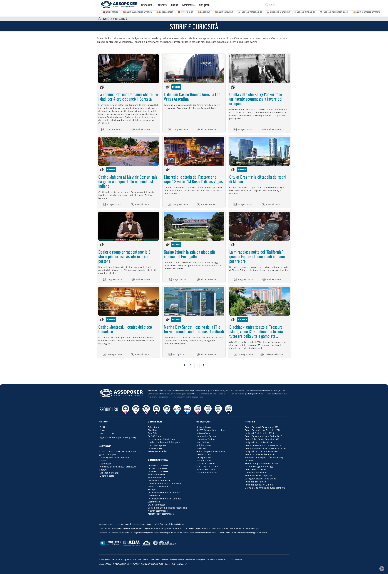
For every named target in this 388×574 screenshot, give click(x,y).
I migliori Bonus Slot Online (259, 484)
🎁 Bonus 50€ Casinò (223, 12)
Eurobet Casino (204, 460)
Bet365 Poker (154, 436)
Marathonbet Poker (157, 451)
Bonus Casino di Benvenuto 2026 (261, 427)
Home (99, 18)
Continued (103, 123)
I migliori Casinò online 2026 (259, 433)
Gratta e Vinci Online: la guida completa (265, 487)
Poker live (162, 5)
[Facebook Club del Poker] (187, 409)
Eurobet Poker (155, 448)
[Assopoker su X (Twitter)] (156, 409)
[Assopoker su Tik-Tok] (146, 409)
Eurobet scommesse (158, 471)
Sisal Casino (202, 442)
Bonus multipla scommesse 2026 (261, 463)
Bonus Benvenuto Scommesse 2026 (263, 445)
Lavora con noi (106, 433)
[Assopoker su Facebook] (167, 409)
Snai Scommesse (156, 477)
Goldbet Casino (204, 445)
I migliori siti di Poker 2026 (258, 442)
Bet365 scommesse (157, 468)
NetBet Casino (203, 454)
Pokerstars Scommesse (159, 486)
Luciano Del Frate (274, 354)
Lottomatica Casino (206, 436)
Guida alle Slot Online (256, 472)
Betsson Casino (204, 427)
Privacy (103, 430)
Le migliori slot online (304, 12)
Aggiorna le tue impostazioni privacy (117, 437)
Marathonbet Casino (206, 472)
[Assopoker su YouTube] (136, 409)
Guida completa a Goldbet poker (164, 442)
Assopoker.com (155, 390)
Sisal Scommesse (156, 474)
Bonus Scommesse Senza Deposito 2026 (265, 448)
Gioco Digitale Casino (207, 466)
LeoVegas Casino (204, 457)
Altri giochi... (205, 5)
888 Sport (153, 489)
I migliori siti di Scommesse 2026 (261, 451)
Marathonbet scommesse (161, 513)
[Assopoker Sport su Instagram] (197, 409)
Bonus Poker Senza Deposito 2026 (262, 439)
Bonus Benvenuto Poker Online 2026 (263, 436)
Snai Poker (153, 433)
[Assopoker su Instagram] (125, 409)
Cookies (103, 427)
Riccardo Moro (208, 129)
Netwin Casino (203, 433)
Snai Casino (202, 448)
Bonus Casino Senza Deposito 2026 (262, 430)
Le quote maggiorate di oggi (259, 466)
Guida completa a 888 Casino (211, 451)
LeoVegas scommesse (159, 480)
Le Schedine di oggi (109, 472)
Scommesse (188, 5)
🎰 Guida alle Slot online (278, 12)
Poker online (146, 5)
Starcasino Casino (205, 463)
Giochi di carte (106, 475)
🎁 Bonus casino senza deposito (137, 12)
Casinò (174, 5)
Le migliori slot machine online (260, 478)
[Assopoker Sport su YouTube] (218, 409)
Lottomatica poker (157, 445)
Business (176, 86)
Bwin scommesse (156, 504)
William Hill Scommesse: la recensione (167, 507)
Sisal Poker (153, 430)
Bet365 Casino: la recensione (211, 430)
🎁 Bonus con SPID (164, 12)
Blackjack (242, 319)
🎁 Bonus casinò (110, 12)
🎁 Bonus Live (203, 12)
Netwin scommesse (158, 510)
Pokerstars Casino (205, 439)
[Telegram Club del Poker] (177, 409)
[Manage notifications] (381, 568)
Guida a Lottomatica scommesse (164, 483)
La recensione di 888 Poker (161, 439)
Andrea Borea (143, 129)
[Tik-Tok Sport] (228, 409)
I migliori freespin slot (256, 481)
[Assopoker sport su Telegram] (208, 409)
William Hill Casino (205, 469)
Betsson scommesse (158, 465)
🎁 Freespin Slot (185, 12)
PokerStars (153, 427)
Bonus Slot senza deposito (258, 475)
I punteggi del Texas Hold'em (114, 457)
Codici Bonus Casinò (255, 469)
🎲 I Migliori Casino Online (250, 12)
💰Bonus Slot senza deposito (366, 12)
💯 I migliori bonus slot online (334, 12)
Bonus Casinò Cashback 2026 (259, 454)
